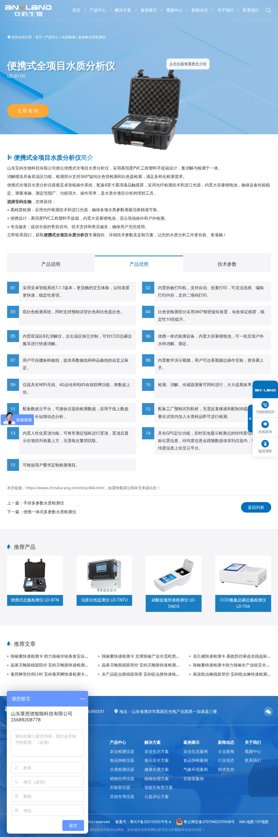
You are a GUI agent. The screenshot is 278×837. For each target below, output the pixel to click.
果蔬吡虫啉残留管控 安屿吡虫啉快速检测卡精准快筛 (232, 674)
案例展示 (149, 10)
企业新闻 (226, 751)
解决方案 (123, 10)
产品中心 (98, 10)
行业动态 (226, 760)
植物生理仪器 (122, 778)
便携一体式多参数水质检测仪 (49, 512)
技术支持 (226, 769)
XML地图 (246, 821)
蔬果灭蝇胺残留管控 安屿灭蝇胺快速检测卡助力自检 (141, 665)
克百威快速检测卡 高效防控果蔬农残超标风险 (232, 656)
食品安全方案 (156, 760)
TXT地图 (262, 821)
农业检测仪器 (122, 751)
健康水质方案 (156, 769)
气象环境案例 (195, 769)
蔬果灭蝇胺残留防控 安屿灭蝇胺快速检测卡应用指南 (50, 665)
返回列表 (256, 507)
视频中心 (174, 10)
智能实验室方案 (158, 787)
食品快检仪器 (122, 760)
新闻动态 (200, 10)
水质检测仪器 (122, 769)
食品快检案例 (195, 760)
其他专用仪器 (122, 796)
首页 (76, 10)
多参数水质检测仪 (91, 37)
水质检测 (68, 37)
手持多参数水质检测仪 (43, 503)
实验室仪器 (120, 787)
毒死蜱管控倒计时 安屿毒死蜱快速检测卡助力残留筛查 (50, 674)
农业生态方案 (156, 751)
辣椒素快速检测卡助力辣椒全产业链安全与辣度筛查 (232, 665)
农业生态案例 (195, 751)
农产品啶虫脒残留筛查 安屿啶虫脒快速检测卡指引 (141, 674)
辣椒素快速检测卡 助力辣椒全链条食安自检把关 (50, 656)
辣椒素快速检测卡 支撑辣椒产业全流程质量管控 (141, 656)
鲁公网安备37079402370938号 (209, 821)
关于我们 (225, 10)
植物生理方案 (156, 778)
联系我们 (251, 10)
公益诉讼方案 (156, 796)
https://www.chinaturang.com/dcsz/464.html (65, 487)
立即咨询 (28, 110)
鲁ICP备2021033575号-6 (150, 821)
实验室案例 (193, 778)
